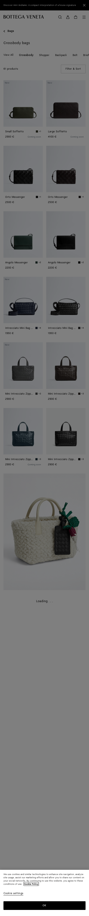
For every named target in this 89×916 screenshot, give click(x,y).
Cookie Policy (31, 884)
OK (44, 905)
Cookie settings (13, 893)
